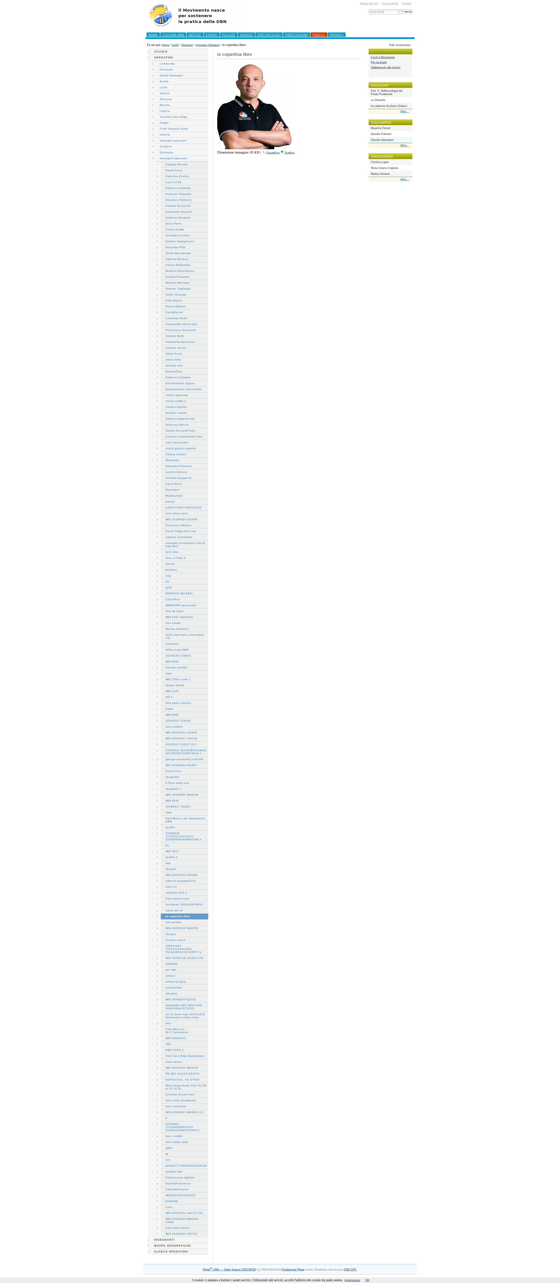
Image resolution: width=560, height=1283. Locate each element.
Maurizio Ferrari (380, 128)
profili (319, 35)
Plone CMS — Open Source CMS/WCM (229, 1269)
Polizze (229, 35)
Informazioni (352, 1280)
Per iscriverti (379, 62)
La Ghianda (378, 100)
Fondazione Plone (293, 1269)
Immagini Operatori (208, 45)
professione (296, 35)
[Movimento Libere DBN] (199, 28)
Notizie (195, 35)
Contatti (406, 3)
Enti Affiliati (269, 35)
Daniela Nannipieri (382, 140)
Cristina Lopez (380, 162)
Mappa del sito (369, 3)
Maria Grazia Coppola (384, 168)
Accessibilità (390, 3)
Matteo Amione (380, 173)
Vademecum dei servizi (385, 67)
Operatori (187, 45)
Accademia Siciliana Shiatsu (389, 106)
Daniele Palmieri (381, 134)
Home (153, 35)
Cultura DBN (173, 35)
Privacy (337, 35)
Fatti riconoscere (399, 45)
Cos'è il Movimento (383, 57)
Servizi (246, 35)
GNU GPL (350, 1269)
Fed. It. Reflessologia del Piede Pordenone (386, 92)
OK (367, 1280)
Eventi (212, 35)
